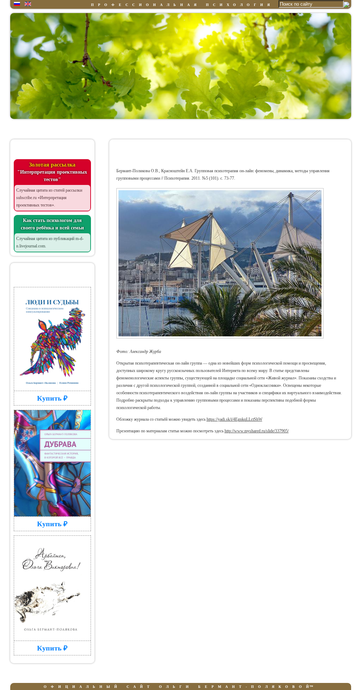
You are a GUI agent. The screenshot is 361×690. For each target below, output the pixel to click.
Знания (132, 128)
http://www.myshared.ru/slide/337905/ (257, 430)
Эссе (268, 128)
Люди (178, 128)
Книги (223, 128)
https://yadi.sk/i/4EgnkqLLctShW (234, 419)
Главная (42, 128)
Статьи (313, 128)
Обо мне (87, 128)
